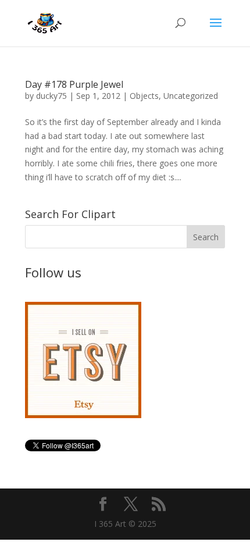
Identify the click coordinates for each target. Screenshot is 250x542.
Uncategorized (190, 95)
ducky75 (51, 95)
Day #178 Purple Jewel (74, 84)
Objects (144, 95)
